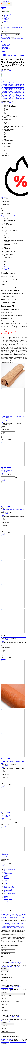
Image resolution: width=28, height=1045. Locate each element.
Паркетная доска (5, 45)
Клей (5, 894)
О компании (4, 8)
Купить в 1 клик (5, 215)
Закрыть (3, 422)
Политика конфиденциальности (9, 923)
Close (2, 944)
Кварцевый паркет (6, 48)
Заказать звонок (15, 37)
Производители (8, 899)
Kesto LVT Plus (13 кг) (6, 470)
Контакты (3, 7)
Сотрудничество (5, 9)
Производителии (5, 50)
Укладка (6, 19)
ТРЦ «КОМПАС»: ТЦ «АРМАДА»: (13, 916)
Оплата (6, 15)
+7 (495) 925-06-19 (5, 37)
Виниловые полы (8, 882)
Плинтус (6, 896)
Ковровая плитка (8, 892)
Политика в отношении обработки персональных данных (13, 924)
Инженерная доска (6, 44)
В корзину (12, 215)
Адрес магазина (5, 1)
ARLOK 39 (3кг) (5, 855)
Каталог (6, 31)
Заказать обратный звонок (7, 1024)
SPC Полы (6, 883)
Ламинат (3, 43)
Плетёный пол (4, 47)
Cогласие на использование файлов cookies (12, 926)
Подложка (6, 897)
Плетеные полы (8, 890)
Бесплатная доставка (9, 14)
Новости (6, 21)
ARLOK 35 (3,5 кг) (6, 815)
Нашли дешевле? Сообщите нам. (9, 945)
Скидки (6, 17)
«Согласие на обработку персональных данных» (13, 966)
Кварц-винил (4, 40)
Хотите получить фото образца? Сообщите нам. (12, 994)
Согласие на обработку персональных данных (13, 927)
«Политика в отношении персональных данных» (11, 963)
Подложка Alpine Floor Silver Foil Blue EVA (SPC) (14, 637)
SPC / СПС (3, 41)
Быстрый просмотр (6, 413)
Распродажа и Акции (9, 893)
